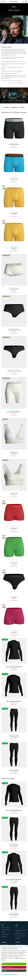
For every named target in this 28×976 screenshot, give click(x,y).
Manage (4, 970)
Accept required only (8, 967)
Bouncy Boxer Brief (14, 288)
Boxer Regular (14, 213)
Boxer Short (14, 248)
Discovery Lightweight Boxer (14, 411)
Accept (4, 964)
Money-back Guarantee (20, 935)
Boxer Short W (14, 528)
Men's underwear (5, 927)
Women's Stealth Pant (14, 735)
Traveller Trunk (14, 178)
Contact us (17, 938)
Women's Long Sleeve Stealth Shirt (14, 666)
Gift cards (3, 932)
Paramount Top (13, 493)
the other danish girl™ (14, 287)
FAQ (16, 927)
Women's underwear (6, 929)
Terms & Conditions (13, 974)
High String (14, 597)
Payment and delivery (20, 933)
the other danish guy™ (14, 142)
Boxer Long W (14, 562)
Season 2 (14, 6)
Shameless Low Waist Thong (14, 370)
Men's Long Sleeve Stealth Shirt (14, 701)
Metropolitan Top (14, 452)
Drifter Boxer (14, 632)
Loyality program (5, 934)
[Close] (27, 946)
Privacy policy (4, 974)
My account (3, 936)
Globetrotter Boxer (14, 144)
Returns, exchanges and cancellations (20, 930)
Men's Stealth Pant (14, 770)
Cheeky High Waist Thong (14, 329)
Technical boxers (19, 944)
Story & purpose (4, 944)
